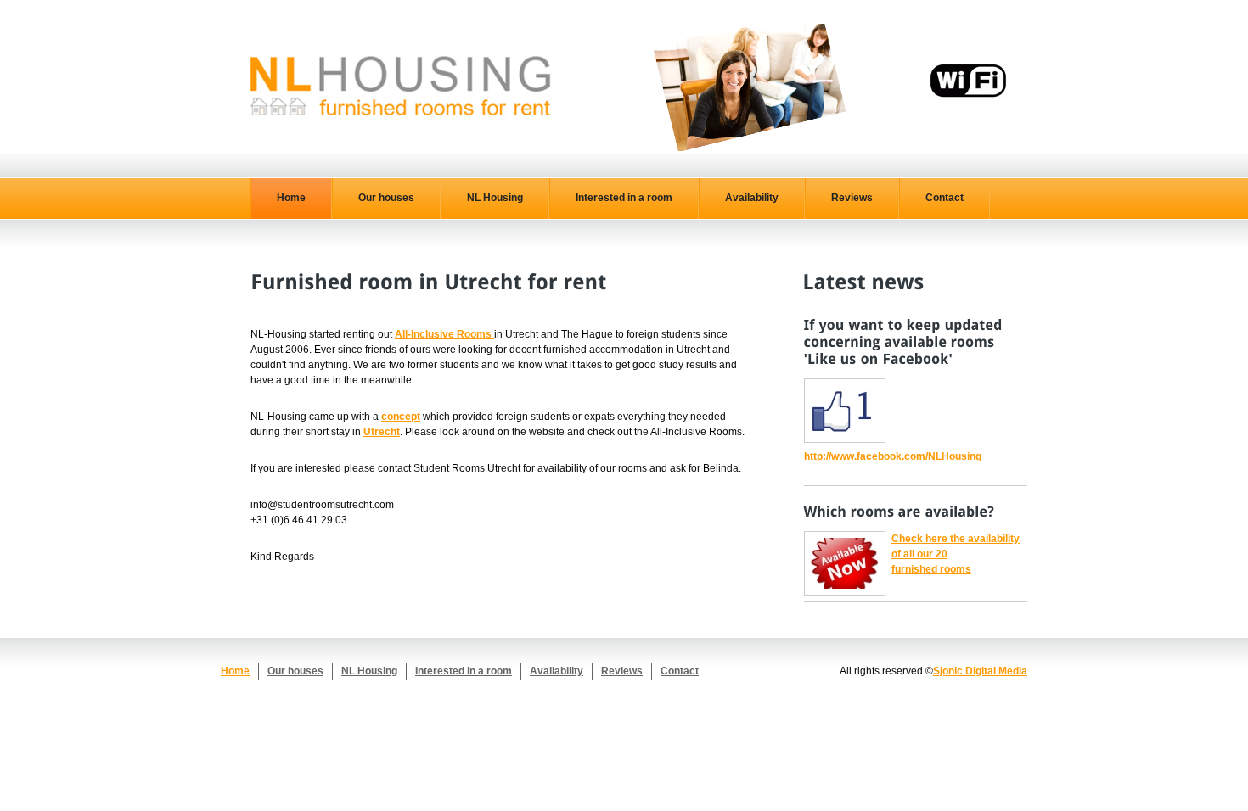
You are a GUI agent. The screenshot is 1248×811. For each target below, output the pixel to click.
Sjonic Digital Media (980, 671)
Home (291, 198)
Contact (944, 198)
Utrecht (381, 432)
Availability (752, 198)
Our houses (386, 198)
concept (400, 416)
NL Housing (495, 198)
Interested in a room (624, 198)
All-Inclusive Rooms (444, 334)
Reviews (852, 198)
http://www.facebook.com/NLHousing (892, 456)
